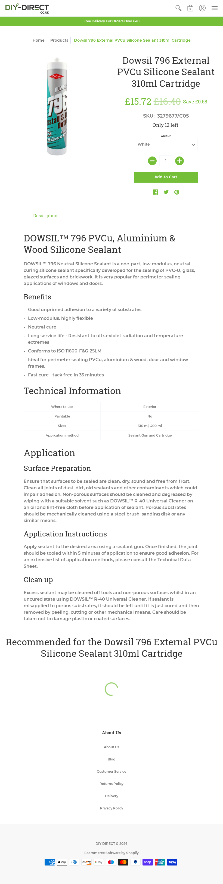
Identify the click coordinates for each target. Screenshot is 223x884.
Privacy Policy (111, 808)
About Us (111, 747)
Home (39, 40)
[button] (178, 8)
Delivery (111, 796)
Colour (166, 136)
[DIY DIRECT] (27, 8)
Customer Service (111, 771)
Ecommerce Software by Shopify (111, 853)
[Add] (179, 160)
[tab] (45, 215)
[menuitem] (178, 8)
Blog (111, 759)
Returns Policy (111, 784)
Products (59, 40)
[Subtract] (152, 160)
